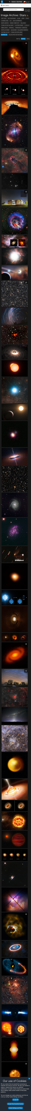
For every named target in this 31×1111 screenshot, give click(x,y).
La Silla (27, 25)
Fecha (28, 38)
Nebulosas (4, 27)
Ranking (23, 38)
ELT (11, 20)
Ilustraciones (19, 25)
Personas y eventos (21, 27)
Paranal (11, 27)
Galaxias (23, 23)
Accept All (15, 1099)
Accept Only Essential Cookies (15, 1104)
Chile (27, 18)
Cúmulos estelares (16, 32)
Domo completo (14, 23)
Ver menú (5, 5)
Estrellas (4, 34)
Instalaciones (5, 30)
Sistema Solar (5, 32)
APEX (23, 18)
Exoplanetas (5, 23)
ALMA (18, 18)
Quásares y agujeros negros (19, 30)
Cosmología (4, 20)
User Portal (19, 1)
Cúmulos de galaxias (7, 25)
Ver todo (3, 18)
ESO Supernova (17, 20)
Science (14, 1)
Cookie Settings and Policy (15, 1108)
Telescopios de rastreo (15, 34)
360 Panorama (12, 18)
